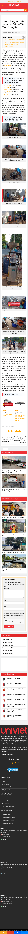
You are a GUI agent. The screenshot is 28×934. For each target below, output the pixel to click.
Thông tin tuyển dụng (6, 790)
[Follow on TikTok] (15, 763)
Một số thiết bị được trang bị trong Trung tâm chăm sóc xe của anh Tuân (14, 40)
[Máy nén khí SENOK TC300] (8, 403)
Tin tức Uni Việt (5, 650)
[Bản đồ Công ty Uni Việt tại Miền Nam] (14, 917)
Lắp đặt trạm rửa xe (7, 645)
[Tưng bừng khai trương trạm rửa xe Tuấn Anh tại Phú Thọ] (14, 526)
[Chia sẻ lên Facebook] (7, 431)
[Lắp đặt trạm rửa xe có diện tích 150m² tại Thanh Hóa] (14, 561)
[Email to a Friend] (12, 431)
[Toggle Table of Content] (22, 37)
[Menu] (2, 5)
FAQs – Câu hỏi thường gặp (8, 806)
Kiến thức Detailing (6, 642)
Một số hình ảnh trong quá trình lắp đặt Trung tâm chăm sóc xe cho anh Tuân (14, 43)
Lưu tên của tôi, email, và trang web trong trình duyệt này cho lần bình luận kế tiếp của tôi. (14, 615)
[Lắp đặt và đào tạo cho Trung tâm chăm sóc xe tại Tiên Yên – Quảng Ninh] (14, 481)
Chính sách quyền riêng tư (7, 823)
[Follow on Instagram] (13, 763)
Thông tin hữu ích (6, 648)
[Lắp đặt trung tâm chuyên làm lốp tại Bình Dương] (14, 509)
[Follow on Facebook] (10, 763)
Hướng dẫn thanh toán (7, 800)
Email (5, 606)
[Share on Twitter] (10, 431)
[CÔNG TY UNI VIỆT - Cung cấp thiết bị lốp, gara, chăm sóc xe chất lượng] (14, 5)
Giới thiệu (4, 781)
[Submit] (25, 10)
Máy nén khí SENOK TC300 (7, 414)
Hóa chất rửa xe (7, 95)
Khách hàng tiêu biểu (6, 787)
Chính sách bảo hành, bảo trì (8, 820)
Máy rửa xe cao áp (8, 85)
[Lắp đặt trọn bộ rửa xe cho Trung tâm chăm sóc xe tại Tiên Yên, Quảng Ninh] (14, 462)
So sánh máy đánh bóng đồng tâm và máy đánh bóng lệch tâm (8, 439)
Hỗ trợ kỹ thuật (5, 639)
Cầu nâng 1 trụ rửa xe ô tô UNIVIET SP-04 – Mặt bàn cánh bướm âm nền (20, 418)
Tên (5, 600)
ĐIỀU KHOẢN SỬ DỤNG (14, 773)
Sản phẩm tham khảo (9, 46)
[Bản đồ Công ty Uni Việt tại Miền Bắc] (14, 850)
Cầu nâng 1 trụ (7, 89)
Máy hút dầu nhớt (8, 91)
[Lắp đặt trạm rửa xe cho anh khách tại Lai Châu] (14, 544)
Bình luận (6, 588)
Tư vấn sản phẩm (6, 653)
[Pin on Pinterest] (15, 431)
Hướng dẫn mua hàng (6, 798)
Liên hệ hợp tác (5, 784)
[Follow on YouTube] (18, 763)
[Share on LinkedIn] (18, 431)
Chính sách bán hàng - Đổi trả (8, 817)
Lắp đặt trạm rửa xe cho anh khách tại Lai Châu (13, 552)
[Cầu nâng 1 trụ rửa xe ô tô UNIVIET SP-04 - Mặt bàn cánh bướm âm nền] (20, 403)
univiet (13, 32)
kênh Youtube (7, 65)
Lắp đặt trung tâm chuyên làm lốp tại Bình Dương (13, 517)
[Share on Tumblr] (20, 431)
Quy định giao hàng (6, 814)
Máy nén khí (7, 87)
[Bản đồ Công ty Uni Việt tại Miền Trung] (14, 884)
